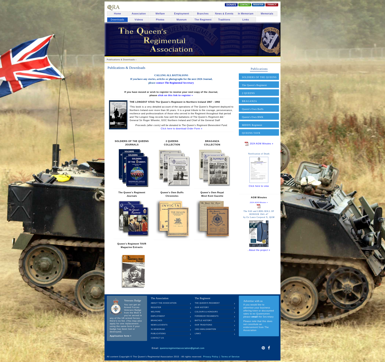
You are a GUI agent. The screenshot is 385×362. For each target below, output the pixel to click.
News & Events (224, 13)
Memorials (267, 13)
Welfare (160, 13)
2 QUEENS (248, 93)
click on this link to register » (175, 95)
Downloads (117, 19)
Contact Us (157, 338)
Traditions (224, 19)
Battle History (203, 320)
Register (156, 307)
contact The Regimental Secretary (175, 82)
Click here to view (259, 186)
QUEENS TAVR (251, 133)
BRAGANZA (249, 101)
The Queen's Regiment (254, 85)
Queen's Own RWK (252, 117)
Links (245, 19)
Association (139, 13)
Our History (202, 307)
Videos (139, 19)
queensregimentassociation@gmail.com (182, 348)
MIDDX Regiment (252, 125)
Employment (181, 13)
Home (117, 13)
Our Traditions (203, 325)
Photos (160, 19)
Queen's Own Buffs (252, 109)
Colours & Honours (206, 312)
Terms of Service (230, 356)
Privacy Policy (210, 356)
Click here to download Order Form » (181, 128)
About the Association (164, 303)
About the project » (259, 250)
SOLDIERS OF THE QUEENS (259, 77)
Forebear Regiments (207, 316)
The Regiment (202, 19)
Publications (158, 334)
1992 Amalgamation (205, 329)
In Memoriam (245, 13)
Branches (203, 13)
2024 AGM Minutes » (261, 143)
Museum (182, 19)
